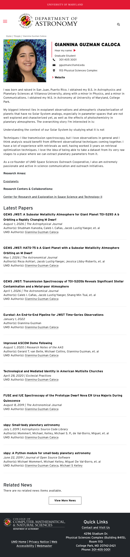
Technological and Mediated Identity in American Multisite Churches (53, 371)
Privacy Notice (39, 541)
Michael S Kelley (71, 465)
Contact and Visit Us (96, 527)
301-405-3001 (101, 549)
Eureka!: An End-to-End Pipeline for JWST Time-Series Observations (53, 314)
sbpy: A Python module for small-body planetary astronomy (47, 453)
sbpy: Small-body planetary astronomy (31, 425)
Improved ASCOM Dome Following (27, 343)
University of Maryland (65, 4)
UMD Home (18, 541)
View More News (65, 500)
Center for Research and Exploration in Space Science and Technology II (52, 196)
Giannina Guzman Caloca (41, 232)
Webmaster (44, 546)
